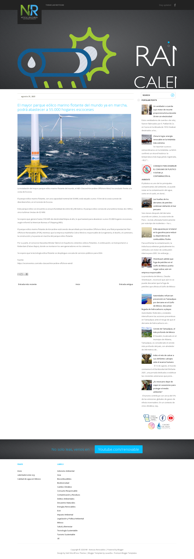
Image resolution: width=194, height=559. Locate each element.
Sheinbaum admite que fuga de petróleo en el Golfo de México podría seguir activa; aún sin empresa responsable (157, 266)
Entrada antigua (126, 284)
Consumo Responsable (67, 491)
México (60, 522)
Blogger (120, 550)
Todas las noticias (55, 5)
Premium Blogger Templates (125, 553)
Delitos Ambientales (65, 498)
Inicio (78, 284)
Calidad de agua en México (29, 479)
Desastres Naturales (66, 502)
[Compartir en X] (24, 274)
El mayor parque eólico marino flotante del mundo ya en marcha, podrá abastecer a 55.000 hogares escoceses (72, 107)
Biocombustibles (64, 479)
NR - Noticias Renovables (95, 550)
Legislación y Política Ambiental (70, 518)
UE (58, 538)
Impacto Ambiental (65, 514)
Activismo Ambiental (65, 471)
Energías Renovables (66, 506)
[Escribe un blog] (21, 274)
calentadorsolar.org (26, 475)
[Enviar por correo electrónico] (18, 274)
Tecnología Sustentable (67, 530)
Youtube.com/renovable (118, 449)
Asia (59, 475)
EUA (59, 510)
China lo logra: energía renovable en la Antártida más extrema (164, 139)
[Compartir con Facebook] (26, 274)
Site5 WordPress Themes (76, 553)
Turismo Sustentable (66, 534)
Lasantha (108, 553)
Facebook (175, 5)
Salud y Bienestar (64, 526)
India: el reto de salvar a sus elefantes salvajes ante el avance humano (163, 358)
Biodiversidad (63, 483)
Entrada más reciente (27, 284)
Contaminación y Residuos (68, 495)
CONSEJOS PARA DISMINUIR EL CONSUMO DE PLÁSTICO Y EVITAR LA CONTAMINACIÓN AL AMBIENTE (159, 173)
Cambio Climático (64, 487)
